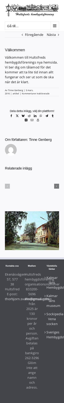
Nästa (51, 34)
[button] (7, 186)
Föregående (34, 34)
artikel (16, 93)
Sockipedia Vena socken (51, 319)
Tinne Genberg (15, 90)
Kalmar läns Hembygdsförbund (51, 282)
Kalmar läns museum (51, 301)
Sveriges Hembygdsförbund (51, 334)
